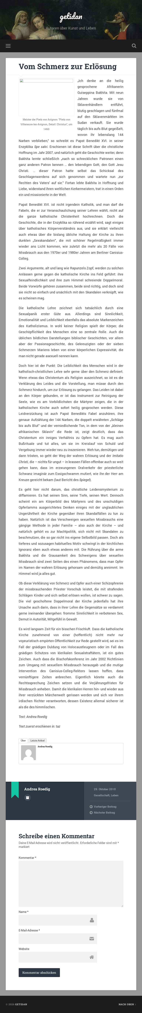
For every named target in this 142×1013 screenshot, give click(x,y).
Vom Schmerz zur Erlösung (68, 66)
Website (24, 948)
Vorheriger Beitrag (105, 806)
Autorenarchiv (27, 797)
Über (23, 740)
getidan (71, 15)
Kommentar (27, 857)
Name (23, 911)
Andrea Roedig (45, 746)
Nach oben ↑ (127, 1004)
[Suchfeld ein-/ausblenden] (134, 45)
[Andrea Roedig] (28, 759)
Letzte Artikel (38, 740)
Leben (114, 795)
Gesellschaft (101, 795)
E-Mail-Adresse (29, 930)
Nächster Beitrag (104, 812)
